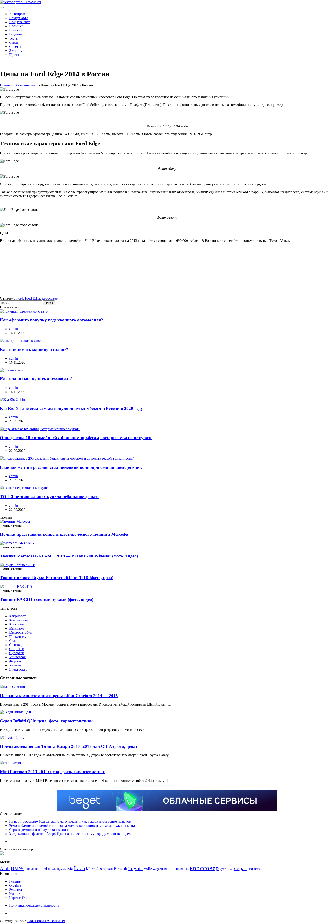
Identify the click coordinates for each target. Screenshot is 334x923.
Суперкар (16, 653)
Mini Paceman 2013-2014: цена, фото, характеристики (52, 771)
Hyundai (61, 869)
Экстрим (16, 51)
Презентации (19, 55)
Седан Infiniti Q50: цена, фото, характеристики (46, 721)
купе (223, 869)
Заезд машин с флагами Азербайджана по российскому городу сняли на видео (70, 834)
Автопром (17, 14)
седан (240, 868)
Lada (79, 868)
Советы (15, 46)
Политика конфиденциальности (34, 905)
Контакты (16, 893)
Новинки (16, 26)
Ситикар (15, 645)
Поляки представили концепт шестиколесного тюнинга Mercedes (64, 534)
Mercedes (94, 868)
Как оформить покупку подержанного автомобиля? (51, 320)
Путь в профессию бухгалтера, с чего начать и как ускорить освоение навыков (70, 821)
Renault (120, 868)
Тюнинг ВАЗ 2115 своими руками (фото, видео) (46, 599)
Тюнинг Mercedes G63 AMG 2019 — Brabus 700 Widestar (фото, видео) (69, 556)
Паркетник (17, 636)
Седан (14, 641)
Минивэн (16, 628)
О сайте (15, 885)
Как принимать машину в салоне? (34, 349)
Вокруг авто (18, 18)
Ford (19, 298)
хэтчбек (254, 869)
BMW (17, 868)
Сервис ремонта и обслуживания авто (38, 830)
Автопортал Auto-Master (46, 921)
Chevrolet (32, 869)
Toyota (135, 868)
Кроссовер (17, 624)
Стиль (14, 42)
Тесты (13, 38)
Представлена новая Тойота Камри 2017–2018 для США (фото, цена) (68, 746)
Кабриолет (17, 616)
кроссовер (50, 298)
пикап (230, 869)
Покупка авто (19, 22)
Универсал (17, 657)
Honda (52, 869)
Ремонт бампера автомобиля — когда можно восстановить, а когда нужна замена (72, 825)
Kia (70, 869)
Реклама (15, 889)
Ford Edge (32, 298)
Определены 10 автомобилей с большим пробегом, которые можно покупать (76, 437)
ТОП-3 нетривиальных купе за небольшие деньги (49, 496)
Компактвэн (18, 620)
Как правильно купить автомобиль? (36, 378)
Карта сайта (18, 898)
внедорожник (176, 868)
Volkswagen (153, 869)
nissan (108, 869)
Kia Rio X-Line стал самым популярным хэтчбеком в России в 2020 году (71, 408)
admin (13, 329)
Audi (5, 868)
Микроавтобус (20, 632)
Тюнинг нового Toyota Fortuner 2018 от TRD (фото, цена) (56, 577)
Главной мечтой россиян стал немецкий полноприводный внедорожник (71, 467)
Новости (15, 30)
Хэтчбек (15, 665)
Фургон (15, 661)
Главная (15, 881)
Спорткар (16, 649)
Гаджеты (16, 34)
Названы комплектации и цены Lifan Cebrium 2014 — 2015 (59, 695)
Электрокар (18, 669)
